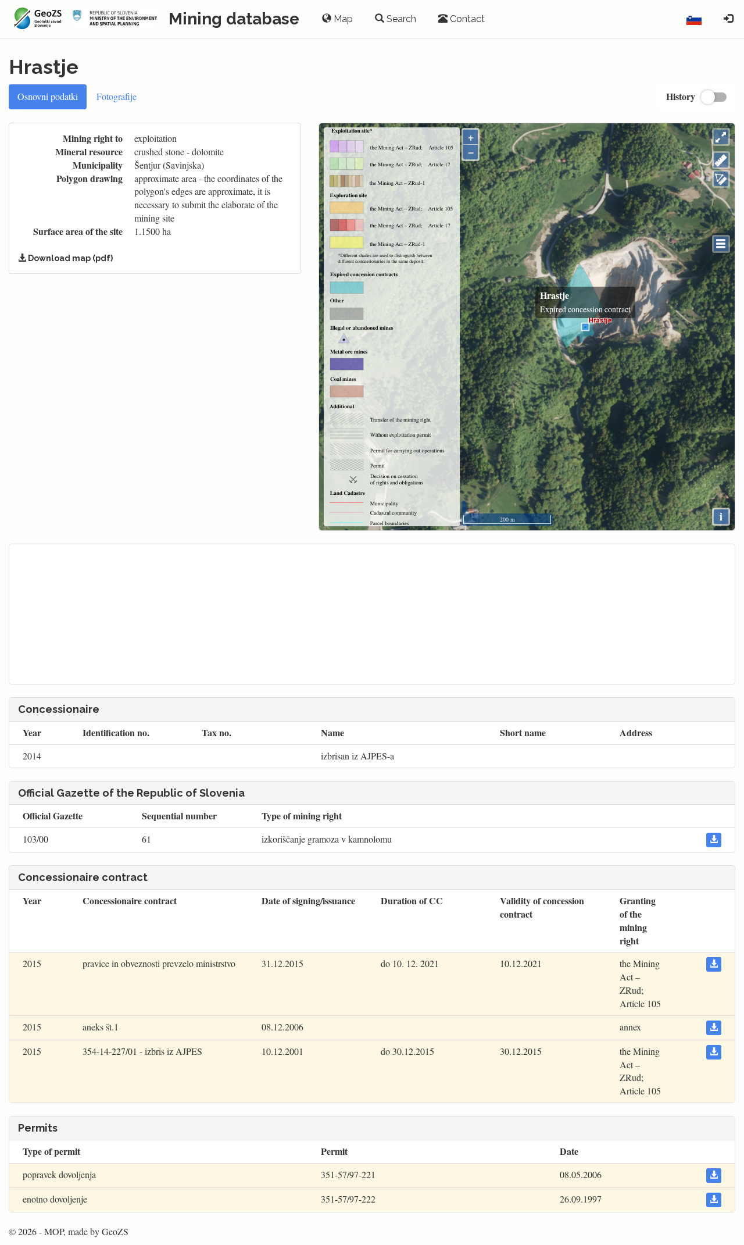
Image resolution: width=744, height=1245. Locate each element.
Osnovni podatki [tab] (47, 96)
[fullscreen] (721, 137)
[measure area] (721, 179)
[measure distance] (721, 160)
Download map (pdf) (69, 258)
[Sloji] (721, 244)
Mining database (234, 18)
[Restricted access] (728, 19)
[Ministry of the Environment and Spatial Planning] (115, 19)
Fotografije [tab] (116, 96)
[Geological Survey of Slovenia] (36, 18)
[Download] (713, 840)
